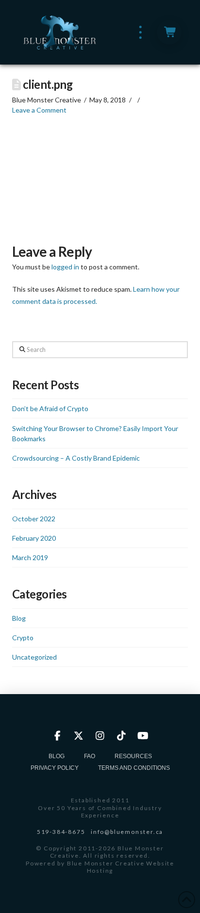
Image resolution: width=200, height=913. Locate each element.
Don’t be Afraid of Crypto (50, 408)
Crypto (22, 637)
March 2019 (30, 557)
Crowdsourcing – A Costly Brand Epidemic (76, 458)
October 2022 (33, 519)
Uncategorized (34, 657)
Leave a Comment (39, 110)
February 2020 (34, 538)
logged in (65, 267)
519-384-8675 (61, 831)
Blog (19, 618)
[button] (140, 32)
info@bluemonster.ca (127, 831)
